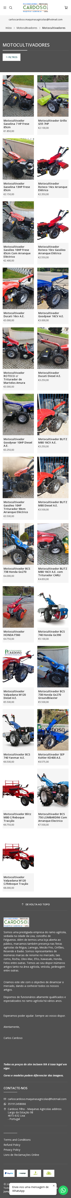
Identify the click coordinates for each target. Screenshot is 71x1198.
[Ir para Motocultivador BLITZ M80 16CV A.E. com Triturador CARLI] (53, 544)
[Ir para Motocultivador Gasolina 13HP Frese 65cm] (18, 159)
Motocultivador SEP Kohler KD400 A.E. (51, 756)
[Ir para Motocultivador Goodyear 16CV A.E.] (53, 288)
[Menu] (4, 8)
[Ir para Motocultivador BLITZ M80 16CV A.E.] (53, 414)
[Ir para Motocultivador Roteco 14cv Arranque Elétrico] (53, 159)
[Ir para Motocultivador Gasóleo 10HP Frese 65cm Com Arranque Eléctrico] (18, 222)
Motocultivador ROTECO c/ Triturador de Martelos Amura (14, 378)
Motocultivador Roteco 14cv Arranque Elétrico (52, 187)
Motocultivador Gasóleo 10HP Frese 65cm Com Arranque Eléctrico (17, 251)
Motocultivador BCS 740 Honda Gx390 (51, 633)
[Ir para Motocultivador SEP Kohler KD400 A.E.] (53, 730)
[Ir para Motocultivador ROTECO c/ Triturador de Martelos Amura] (18, 348)
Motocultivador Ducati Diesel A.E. (49, 374)
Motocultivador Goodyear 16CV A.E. (51, 314)
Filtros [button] (12, 57)
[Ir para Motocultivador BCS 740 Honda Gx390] (53, 607)
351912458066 (17, 1104)
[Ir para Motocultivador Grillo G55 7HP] (53, 96)
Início (9, 28)
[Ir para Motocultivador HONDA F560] (18, 607)
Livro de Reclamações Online (21, 1155)
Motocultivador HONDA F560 (14, 633)
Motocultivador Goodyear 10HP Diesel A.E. (18, 442)
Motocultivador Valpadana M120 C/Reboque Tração (16, 880)
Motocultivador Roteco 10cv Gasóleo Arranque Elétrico (52, 250)
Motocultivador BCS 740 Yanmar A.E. (17, 756)
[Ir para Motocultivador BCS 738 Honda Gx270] (18, 544)
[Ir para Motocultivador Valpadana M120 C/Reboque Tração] (18, 852)
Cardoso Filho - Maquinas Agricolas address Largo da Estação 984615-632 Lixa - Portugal (35, 1114)
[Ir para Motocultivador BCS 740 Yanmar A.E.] (18, 730)
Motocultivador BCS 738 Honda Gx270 (17, 570)
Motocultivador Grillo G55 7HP (52, 122)
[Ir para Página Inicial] (35, 7)
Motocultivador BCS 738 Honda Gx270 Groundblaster (51, 694)
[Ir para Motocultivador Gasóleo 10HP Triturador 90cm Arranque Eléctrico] (18, 477)
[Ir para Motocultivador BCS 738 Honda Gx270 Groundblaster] (53, 666)
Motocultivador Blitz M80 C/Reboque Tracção (17, 817)
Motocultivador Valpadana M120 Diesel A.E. (15, 694)
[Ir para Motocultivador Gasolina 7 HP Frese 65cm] (18, 96)
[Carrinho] (66, 8)
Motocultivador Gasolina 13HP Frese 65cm (17, 187)
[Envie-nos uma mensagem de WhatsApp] (63, 1190)
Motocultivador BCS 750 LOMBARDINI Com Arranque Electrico (52, 817)
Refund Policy (12, 1145)
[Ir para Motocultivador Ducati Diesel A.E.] (53, 348)
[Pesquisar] (10, 8)
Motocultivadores (27, 28)
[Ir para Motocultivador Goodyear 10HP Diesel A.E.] (18, 414)
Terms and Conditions (17, 1139)
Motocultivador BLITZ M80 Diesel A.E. (52, 503)
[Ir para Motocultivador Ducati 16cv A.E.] (18, 288)
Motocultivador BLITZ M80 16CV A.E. (52, 440)
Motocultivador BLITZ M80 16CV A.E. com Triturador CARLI (52, 572)
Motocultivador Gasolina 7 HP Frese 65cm (16, 124)
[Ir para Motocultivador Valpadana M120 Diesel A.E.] (18, 666)
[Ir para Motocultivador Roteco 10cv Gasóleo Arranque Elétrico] (53, 222)
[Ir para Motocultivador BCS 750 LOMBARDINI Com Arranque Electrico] (53, 789)
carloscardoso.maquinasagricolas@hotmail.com (37, 1099)
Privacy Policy (12, 1149)
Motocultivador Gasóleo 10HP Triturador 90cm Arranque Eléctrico (16, 507)
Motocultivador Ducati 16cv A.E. (14, 314)
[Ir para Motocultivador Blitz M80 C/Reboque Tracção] (18, 789)
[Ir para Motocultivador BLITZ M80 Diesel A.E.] (53, 477)
